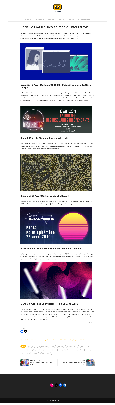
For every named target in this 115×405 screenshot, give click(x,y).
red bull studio (26, 353)
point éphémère (77, 350)
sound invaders (46, 353)
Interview (28, 19)
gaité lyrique (32, 350)
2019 (29, 346)
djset (23, 350)
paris (55, 350)
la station (42, 350)
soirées (36, 353)
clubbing (60, 346)
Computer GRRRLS (72, 346)
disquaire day (85, 346)
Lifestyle (71, 19)
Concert (51, 19)
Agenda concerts (84, 19)
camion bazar (45, 346)
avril (36, 346)
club (53, 346)
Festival (61, 19)
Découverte (40, 19)
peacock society (65, 350)
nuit (49, 350)
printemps (89, 350)
